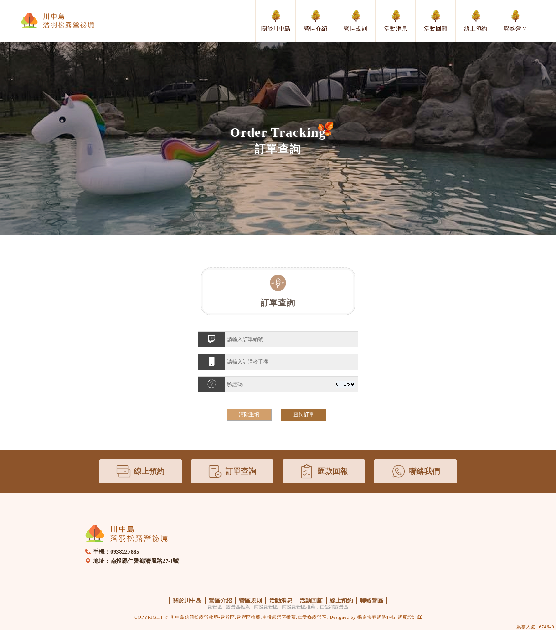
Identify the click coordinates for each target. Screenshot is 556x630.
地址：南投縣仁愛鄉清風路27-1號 (136, 561)
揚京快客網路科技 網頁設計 (387, 617)
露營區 (215, 606)
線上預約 (475, 28)
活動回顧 (435, 28)
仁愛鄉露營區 (334, 606)
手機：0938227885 (116, 551)
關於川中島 (275, 28)
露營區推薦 (238, 606)
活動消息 (395, 28)
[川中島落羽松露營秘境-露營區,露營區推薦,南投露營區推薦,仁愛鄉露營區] (58, 21)
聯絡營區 (515, 28)
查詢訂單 (303, 414)
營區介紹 (315, 28)
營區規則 (355, 28)
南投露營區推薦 (299, 606)
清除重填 (249, 414)
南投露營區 (266, 606)
